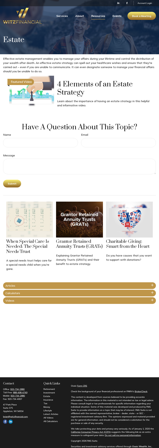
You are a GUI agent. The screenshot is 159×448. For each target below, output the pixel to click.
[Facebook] (126, 3)
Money (46, 407)
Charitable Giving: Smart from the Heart (128, 244)
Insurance (48, 399)
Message (9, 155)
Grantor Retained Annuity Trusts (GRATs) (79, 244)
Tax (45, 403)
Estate (46, 396)
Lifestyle (47, 410)
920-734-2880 (17, 389)
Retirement (49, 389)
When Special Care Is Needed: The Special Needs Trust (27, 246)
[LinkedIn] (118, 3)
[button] (62, 15)
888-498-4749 (20, 392)
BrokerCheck (141, 391)
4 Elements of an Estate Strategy (95, 88)
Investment (49, 392)
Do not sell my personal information (123, 435)
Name (7, 134)
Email (84, 134)
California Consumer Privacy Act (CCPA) (91, 432)
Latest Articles (50, 414)
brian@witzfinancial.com (15, 416)
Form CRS (82, 385)
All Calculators (50, 421)
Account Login (145, 3)
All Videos (48, 417)
